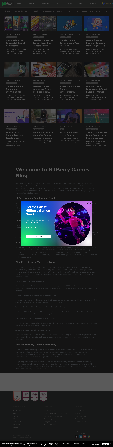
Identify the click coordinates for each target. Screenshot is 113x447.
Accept (105, 444)
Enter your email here (32, 227)
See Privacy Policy (53, 445)
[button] (89, 203)
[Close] (111, 444)
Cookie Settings (95, 444)
